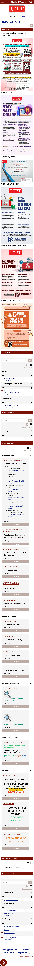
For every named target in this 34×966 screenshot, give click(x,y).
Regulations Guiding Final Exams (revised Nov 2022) (12, 530)
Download (21, 524)
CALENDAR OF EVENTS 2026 (11, 834)
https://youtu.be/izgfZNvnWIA (16, 499)
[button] (30, 360)
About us (18, 950)
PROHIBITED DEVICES (9, 600)
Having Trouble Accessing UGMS (12, 460)
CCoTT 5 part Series (10, 910)
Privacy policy (8, 950)
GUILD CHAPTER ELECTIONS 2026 (13, 742)
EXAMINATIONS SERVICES (10, 567)
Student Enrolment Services (10, 874)
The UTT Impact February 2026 (12, 688)
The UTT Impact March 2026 (11, 712)
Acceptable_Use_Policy (9, 621)
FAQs (5, 438)
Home (19, 16)
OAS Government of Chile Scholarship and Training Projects (11, 928)
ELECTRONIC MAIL (8, 636)
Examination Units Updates (9, 858)
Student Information (8, 443)
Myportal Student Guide (11, 900)
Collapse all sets (27, 367)
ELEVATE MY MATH (9, 775)
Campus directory (23, 953)
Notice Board (6, 30)
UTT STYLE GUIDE (8, 804)
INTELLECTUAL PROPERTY (11, 667)
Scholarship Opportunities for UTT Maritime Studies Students (11, 393)
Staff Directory (9, 953)
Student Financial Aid (8, 412)
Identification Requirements (11, 549)
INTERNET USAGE (8, 652)
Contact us (27, 950)
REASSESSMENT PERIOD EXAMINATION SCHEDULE (11, 583)
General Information (8, 352)
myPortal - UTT (10, 21)
